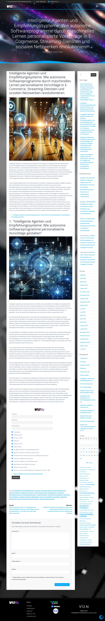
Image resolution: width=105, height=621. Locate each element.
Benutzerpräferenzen (60, 490)
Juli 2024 (82, 349)
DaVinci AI (16, 441)
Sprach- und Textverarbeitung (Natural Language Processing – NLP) (31, 470)
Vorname (14, 414)
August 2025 (84, 305)
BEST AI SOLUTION (90, 613)
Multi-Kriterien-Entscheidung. (85, 523)
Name (14, 553)
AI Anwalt (83, 361)
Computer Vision (18, 438)
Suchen (93, 75)
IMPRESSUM (30, 608)
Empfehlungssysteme (15, 495)
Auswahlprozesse (83, 471)
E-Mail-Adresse (16, 426)
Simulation (90, 539)
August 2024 (84, 346)
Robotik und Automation (20, 467)
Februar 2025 (84, 325)
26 (89, 455)
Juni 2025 (83, 312)
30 (81, 459)
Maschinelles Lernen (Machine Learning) (24, 464)
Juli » (91, 463)
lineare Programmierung (84, 512)
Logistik (91, 512)
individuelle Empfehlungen (55, 495)
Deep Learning (17, 447)
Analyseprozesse (83, 469)
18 (86, 452)
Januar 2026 (83, 288)
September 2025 (85, 302)
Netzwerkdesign (91, 527)
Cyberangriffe (82, 484)
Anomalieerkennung (91, 469)
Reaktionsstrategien (84, 533)
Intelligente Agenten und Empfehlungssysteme (26, 449)
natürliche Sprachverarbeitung (88, 525)
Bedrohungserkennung (84, 478)
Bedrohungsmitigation (84, 480)
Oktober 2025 (84, 298)
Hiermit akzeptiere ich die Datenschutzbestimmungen (28, 474)
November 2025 (84, 295)
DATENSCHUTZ (31, 616)
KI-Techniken (90, 501)
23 (81, 455)
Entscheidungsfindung (87, 493)
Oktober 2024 (84, 339)
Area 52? (82, 218)
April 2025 (83, 319)
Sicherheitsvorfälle (83, 539)
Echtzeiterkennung (83, 491)
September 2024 (85, 342)
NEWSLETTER (31, 614)
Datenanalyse (52, 493)
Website (14, 569)
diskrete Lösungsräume (84, 488)
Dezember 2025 (84, 292)
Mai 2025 (83, 315)
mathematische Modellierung (85, 518)
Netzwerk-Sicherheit (84, 527)
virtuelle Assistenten (85, 544)
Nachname (15, 420)
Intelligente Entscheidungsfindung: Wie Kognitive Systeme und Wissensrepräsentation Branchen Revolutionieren (88, 107)
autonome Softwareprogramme (44, 490)
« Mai (87, 463)
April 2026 (83, 278)
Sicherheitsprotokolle (84, 537)
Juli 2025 (82, 309)
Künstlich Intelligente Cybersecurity (23, 458)
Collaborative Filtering (26, 493)
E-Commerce (60, 493)
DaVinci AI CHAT (17, 444)
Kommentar (15, 531)
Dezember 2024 (84, 332)
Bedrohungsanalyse (84, 476)
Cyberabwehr (90, 482)
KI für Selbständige (85, 387)
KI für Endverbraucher (86, 384)
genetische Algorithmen (84, 497)
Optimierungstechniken (84, 531)
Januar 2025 (83, 329)
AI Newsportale (17, 435)
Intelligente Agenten (25, 497)
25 (86, 455)
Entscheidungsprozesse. (29, 495)
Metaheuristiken (83, 520)
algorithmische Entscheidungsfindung (23, 490)
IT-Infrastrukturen (83, 501)
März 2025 (83, 322)
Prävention (91, 531)
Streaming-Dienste (33, 499)
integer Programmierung (84, 499)
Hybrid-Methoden (42, 495)
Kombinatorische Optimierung (85, 503)
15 (97, 448)
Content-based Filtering (40, 493)
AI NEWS (29, 606)
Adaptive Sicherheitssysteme (85, 467)
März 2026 (83, 282)
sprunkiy (82, 178)
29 (97, 455)
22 (97, 452)
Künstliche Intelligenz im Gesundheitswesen (25, 461)
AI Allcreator (16, 432)
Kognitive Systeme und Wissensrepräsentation (26, 452)
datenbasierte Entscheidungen (85, 486)
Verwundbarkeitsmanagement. (86, 542)
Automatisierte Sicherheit (85, 473)
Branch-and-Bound (83, 482)
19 (89, 452)
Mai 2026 (83, 275)
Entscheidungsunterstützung (85, 495)
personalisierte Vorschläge (52, 497)
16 (81, 452)
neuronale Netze (84, 529)
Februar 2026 (84, 285)
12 (89, 448)
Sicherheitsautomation (84, 535)
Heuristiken (91, 497)
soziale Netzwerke (22, 499)
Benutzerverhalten (14, 493)
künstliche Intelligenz (84, 507)
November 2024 (84, 335)
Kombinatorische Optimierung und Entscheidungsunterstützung (30, 455)
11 (86, 448)
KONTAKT (30, 611)
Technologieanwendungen (47, 499)
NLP (90, 529)
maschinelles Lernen (37, 497)
